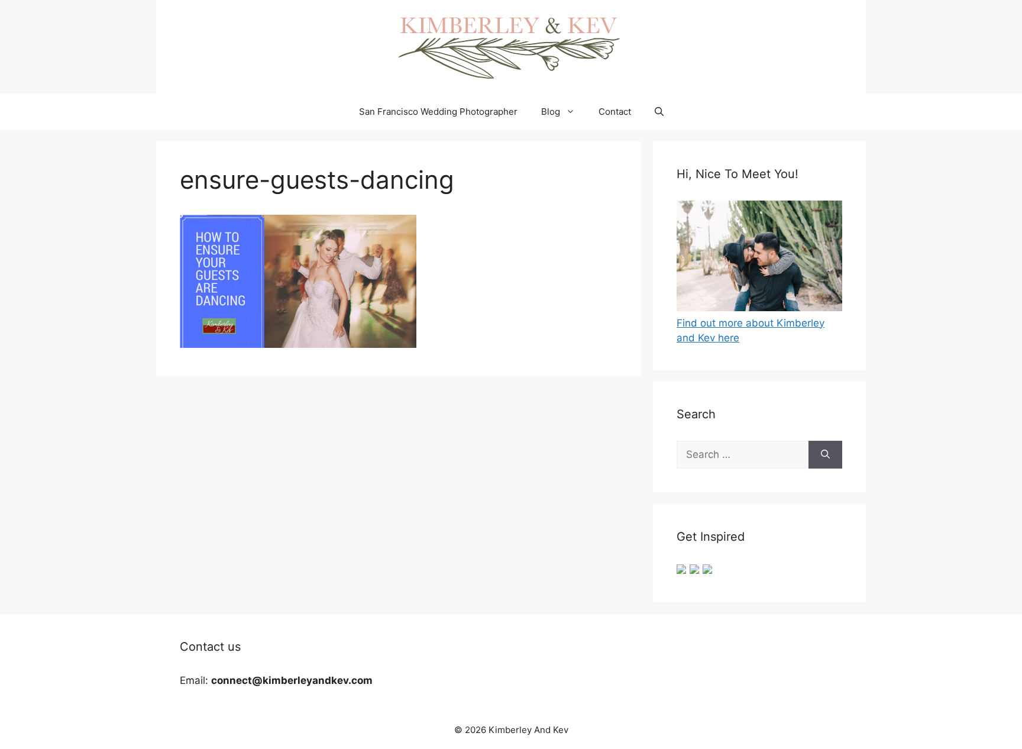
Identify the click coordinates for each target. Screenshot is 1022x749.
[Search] (825, 455)
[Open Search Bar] (659, 112)
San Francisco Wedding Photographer (438, 111)
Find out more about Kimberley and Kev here (750, 330)
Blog (550, 111)
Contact (615, 111)
